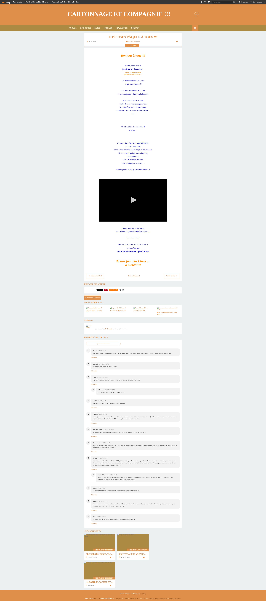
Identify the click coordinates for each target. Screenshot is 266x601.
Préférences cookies (175, 598)
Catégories (85, 28)
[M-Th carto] (90, 328)
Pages (97, 28)
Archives (108, 28)
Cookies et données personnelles (157, 598)
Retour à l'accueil (134, 276)
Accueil (72, 28)
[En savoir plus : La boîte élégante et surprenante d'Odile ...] (99, 575)
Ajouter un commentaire (103, 344)
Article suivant (171, 276)
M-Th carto (109, 329)
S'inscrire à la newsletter (92, 297)
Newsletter (122, 28)
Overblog (143, 594)
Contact (135, 28)
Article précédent (96, 276)
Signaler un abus (135, 598)
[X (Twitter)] (205, 2)
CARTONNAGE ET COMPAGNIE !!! (119, 14)
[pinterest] (208, 2)
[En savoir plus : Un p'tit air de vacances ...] (133, 547)
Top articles (118, 598)
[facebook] (201, 2)
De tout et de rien (134, 42)
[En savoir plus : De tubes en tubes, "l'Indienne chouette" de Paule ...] (99, 547)
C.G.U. (144, 598)
